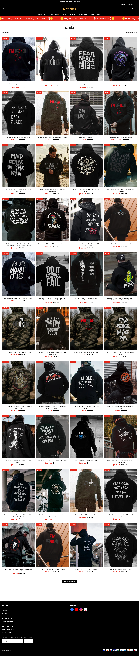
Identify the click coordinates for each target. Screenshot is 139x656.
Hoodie (72, 25)
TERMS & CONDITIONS (7, 621)
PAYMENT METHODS (7, 618)
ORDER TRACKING (6, 632)
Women (92, 14)
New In (46, 14)
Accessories (82, 14)
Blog (98, 14)
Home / (67, 25)
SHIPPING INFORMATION (8, 629)
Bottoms (72, 14)
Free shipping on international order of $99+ (69, 1)
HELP (3, 608)
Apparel (64, 14)
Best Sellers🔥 (55, 14)
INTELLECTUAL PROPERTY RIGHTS (10, 624)
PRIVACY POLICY (6, 616)
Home (40, 14)
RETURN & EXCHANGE (7, 626)
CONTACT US (5, 613)
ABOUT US (4, 610)
